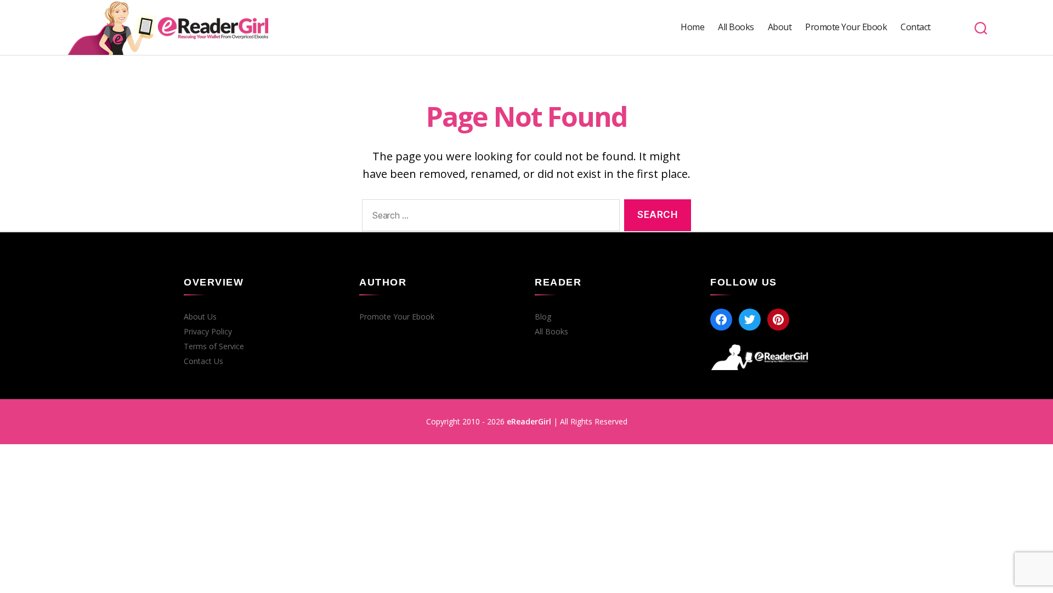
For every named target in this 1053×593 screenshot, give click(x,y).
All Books (736, 27)
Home (692, 27)
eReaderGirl (529, 421)
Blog (543, 317)
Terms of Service (214, 346)
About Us (200, 317)
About (780, 27)
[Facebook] (721, 320)
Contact (916, 27)
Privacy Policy (208, 331)
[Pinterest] (778, 320)
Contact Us (203, 361)
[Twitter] (750, 320)
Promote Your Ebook (846, 27)
